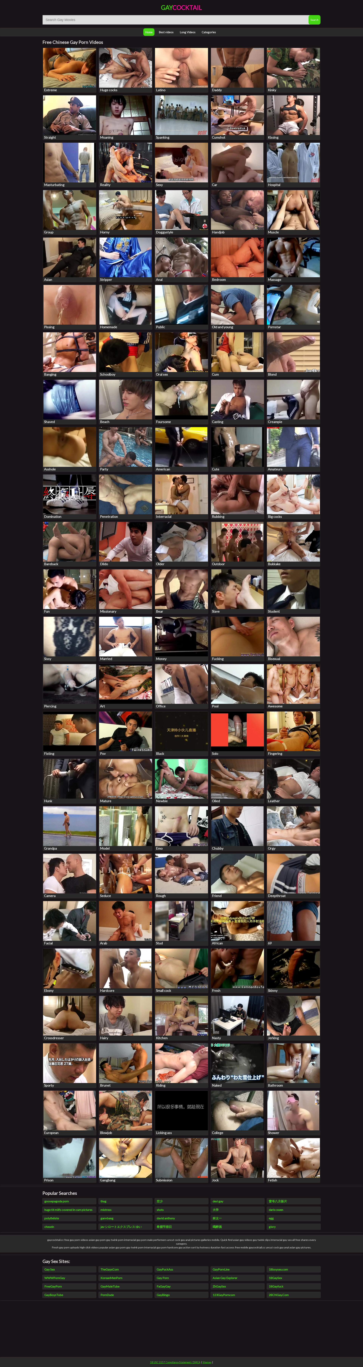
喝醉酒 (217, 1226)
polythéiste (51, 1218)
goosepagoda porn (56, 1201)
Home (149, 32)
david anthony (166, 1218)
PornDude (107, 1295)
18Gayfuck (276, 1286)
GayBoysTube (53, 1295)
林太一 (217, 1218)
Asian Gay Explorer (225, 1278)
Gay (181, 7)
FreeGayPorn (53, 1286)
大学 (216, 1209)
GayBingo (163, 1295)
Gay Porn (163, 1278)
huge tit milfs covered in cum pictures (68, 1209)
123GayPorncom (224, 1295)
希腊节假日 (164, 1226)
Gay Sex (49, 1269)
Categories (209, 32)
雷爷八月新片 (278, 1201)
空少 (160, 1201)
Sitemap (207, 1362)
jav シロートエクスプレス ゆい (121, 1226)
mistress (106, 1209)
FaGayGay (164, 1286)
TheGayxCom (110, 1269)
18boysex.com (278, 1269)
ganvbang (107, 1218)
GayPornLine (221, 1269)
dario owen (276, 1209)
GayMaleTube (110, 1286)
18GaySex (275, 1278)
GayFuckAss (165, 1269)
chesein (49, 1226)
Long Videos (187, 32)
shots (160, 1209)
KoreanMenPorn (111, 1278)
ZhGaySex (219, 1286)
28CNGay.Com (279, 1295)
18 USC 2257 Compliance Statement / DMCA (175, 1362)
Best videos (166, 32)
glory (272, 1226)
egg (271, 1218)
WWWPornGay (54, 1278)
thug (103, 1201)
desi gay (218, 1201)
